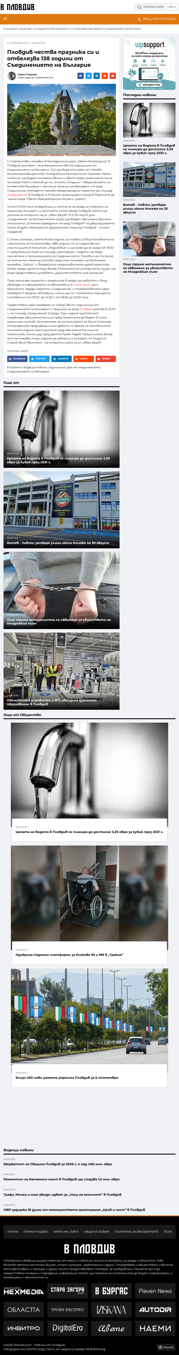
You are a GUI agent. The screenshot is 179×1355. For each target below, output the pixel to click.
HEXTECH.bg (35, 1349)
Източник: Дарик (17, 351)
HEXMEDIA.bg (95, 1349)
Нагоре (168, 1347)
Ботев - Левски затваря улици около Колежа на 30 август (58, 543)
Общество (25, 29)
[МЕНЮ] (5, 19)
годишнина (57, 367)
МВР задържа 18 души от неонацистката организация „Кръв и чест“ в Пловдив (74, 1210)
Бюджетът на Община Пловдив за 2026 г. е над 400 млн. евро (57, 1164)
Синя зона (81, 285)
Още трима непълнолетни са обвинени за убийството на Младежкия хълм (59, 622)
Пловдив (85, 309)
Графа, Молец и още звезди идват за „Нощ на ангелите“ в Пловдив (62, 1195)
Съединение (17, 195)
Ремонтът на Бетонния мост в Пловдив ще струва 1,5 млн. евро (61, 1179)
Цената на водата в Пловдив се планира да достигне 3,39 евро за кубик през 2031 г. (89, 832)
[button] (80, 76)
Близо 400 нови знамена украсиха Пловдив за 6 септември (67, 1078)
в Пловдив (10, 29)
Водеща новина (35, 367)
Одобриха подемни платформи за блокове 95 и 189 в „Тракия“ (69, 955)
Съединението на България (28, 371)
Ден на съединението (83, 367)
